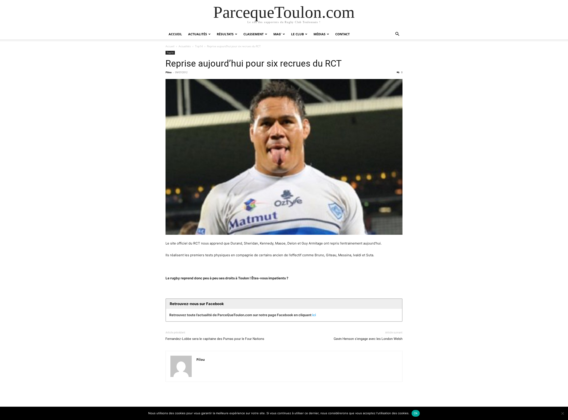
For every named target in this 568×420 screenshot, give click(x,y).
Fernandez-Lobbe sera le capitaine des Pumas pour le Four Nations (215, 339)
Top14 (199, 46)
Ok (416, 413)
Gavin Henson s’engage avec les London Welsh (368, 339)
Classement (253, 34)
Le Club (297, 34)
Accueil (175, 34)
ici (314, 315)
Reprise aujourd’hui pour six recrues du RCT (254, 63)
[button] (397, 34)
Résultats (225, 34)
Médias (319, 34)
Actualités (197, 34)
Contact (342, 34)
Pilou (169, 72)
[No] (562, 413)
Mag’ (277, 34)
